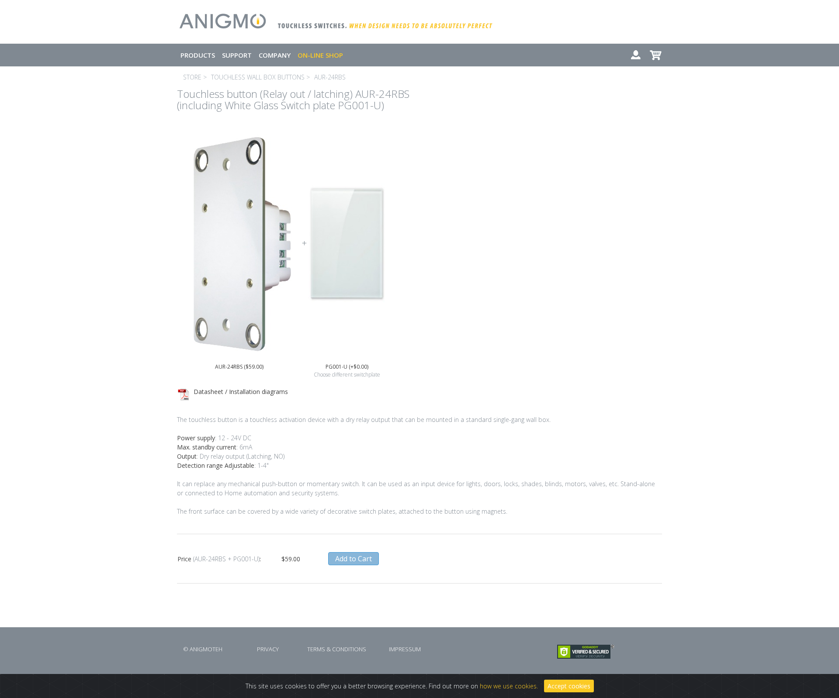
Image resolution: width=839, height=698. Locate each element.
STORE (192, 77)
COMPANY (275, 55)
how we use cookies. (509, 686)
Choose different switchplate (347, 374)
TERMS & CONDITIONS (336, 649)
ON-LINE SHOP (320, 55)
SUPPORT (237, 55)
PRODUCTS (197, 55)
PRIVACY (268, 649)
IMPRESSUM (405, 649)
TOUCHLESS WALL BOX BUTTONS (258, 77)
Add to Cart (353, 558)
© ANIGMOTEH (202, 649)
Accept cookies (569, 686)
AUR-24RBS (330, 77)
